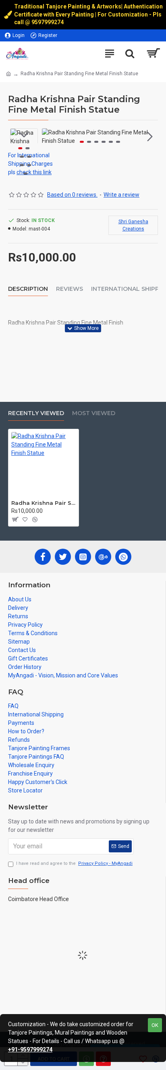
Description (28, 289)
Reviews (69, 289)
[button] (50, 137)
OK (154, 1025)
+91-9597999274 (30, 1049)
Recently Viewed (36, 413)
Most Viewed (93, 413)
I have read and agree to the (74, 863)
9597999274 (48, 22)
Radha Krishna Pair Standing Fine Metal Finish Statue (43, 503)
